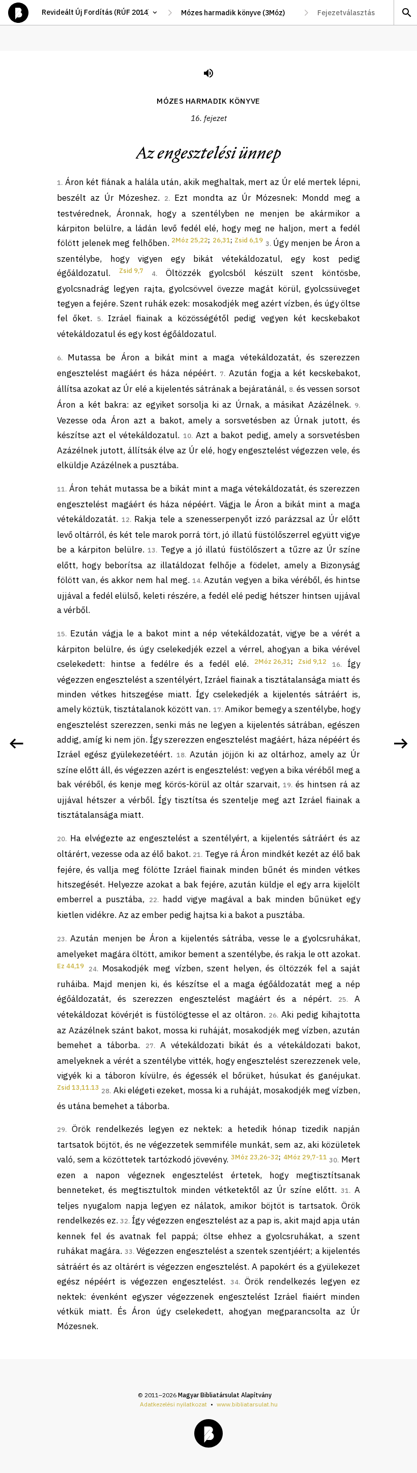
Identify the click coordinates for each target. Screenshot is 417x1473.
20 (61, 839)
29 (61, 1129)
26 (273, 1015)
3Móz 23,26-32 (255, 1157)
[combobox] (238, 13)
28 (105, 1091)
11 (61, 489)
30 (333, 1160)
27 (149, 1045)
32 (124, 1221)
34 (234, 1282)
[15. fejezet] (16, 743)
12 (126, 519)
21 (197, 854)
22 (153, 900)
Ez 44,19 (70, 966)
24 (92, 969)
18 (180, 755)
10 (187, 436)
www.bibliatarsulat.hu (247, 1404)
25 (342, 999)
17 (217, 709)
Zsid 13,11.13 (78, 1087)
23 (61, 939)
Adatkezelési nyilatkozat (173, 1404)
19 (287, 785)
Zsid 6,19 (248, 240)
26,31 (221, 240)
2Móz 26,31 (272, 661)
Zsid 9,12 (312, 661)
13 (151, 550)
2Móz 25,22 (189, 240)
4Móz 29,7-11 (305, 1157)
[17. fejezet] (400, 743)
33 (129, 1251)
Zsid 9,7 (131, 270)
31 (345, 1190)
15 (61, 634)
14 (196, 580)
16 (336, 664)
